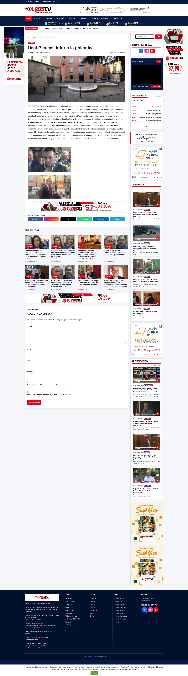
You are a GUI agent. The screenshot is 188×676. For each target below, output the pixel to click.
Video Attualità (120, 596)
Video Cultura (120, 602)
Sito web (30, 371)
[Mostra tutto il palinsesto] (147, 126)
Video (117, 614)
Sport (94, 18)
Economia (72, 18)
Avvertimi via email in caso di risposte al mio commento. (48, 385)
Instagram (52, 219)
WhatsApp (84, 219)
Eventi (92, 608)
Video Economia (120, 599)
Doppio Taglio (69, 602)
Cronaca (37, 18)
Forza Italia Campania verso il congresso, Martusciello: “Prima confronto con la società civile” (36, 284)
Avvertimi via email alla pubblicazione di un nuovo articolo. (49, 394)
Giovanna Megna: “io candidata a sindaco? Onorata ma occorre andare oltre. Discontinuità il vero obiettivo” (36, 254)
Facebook (35, 219)
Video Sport (119, 605)
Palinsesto (105, 18)
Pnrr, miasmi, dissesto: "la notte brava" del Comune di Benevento (145, 289)
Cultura (84, 18)
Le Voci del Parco (70, 617)
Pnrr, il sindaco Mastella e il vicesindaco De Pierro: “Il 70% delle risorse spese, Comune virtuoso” (62, 284)
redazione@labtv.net (32, 631)
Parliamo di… (69, 620)
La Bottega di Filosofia (72, 611)
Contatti (37, 1)
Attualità (60, 18)
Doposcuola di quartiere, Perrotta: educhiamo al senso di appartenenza (146, 498)
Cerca (55, 1)
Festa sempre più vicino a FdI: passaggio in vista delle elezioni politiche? (145, 222)
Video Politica (119, 593)
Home (29, 18)
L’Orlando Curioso (71, 608)
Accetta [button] (94, 673)
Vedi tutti (158, 97)
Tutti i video (157, 197)
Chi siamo (28, 1)
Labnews (68, 614)
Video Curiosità (120, 611)
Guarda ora (156, 86)
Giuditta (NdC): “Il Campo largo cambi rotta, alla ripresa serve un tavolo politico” (89, 282)
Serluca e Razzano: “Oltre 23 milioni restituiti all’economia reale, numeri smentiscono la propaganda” (63, 253)
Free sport (68, 605)
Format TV (116, 18)
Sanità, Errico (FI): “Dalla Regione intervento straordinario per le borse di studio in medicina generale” (116, 284)
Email (29, 360)
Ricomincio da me (71, 623)
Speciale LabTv (70, 599)
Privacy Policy (69, 593)
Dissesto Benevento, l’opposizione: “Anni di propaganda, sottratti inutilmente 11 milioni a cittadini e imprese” (87, 254)
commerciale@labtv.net (37, 640)
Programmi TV (70, 596)
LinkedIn (101, 219)
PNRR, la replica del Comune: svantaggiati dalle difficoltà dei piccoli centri (115, 252)
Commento (31, 326)
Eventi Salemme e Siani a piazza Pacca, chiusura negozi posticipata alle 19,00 (68, 28)
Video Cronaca (120, 590)
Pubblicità (47, 1)
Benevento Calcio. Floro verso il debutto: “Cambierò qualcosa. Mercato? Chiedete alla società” (145, 398)
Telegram (117, 219)
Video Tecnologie (121, 608)
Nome (29, 349)
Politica (49, 18)
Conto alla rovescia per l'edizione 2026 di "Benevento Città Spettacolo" (145, 431)
